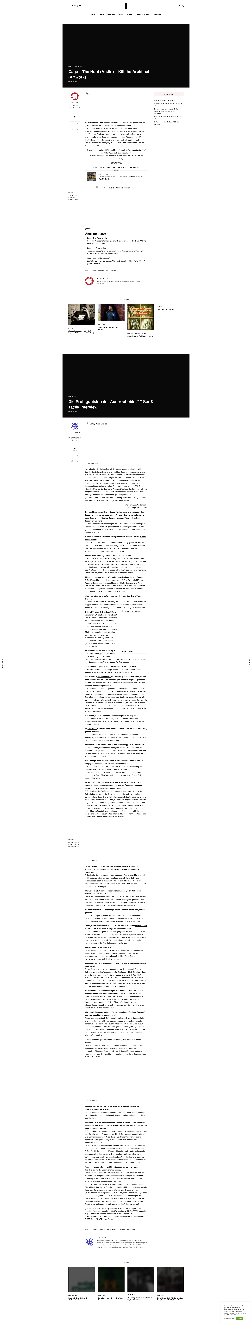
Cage (94, 270)
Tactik (142, 477)
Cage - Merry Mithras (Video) (98, 258)
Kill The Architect (111, 270)
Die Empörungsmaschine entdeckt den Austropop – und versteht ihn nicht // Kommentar (166, 111)
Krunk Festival (90, 469)
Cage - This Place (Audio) (97, 238)
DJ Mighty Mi (101, 270)
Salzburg (123, 1229)
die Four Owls (141, 925)
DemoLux (95, 1229)
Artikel (70, 328)
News (80, 66)
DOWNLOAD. (116, 163)
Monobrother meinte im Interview (130, 515)
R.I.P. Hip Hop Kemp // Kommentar (165, 100)
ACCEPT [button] (239, 1318)
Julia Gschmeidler (75, 432)
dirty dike (102, 1229)
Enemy (109, 1229)
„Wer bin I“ (92, 728)
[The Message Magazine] (126, 6)
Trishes (97, 489)
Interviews (101, 324)
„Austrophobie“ (104, 676)
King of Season (109, 512)
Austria (101, 174)
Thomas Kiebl (75, 102)
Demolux (97, 918)
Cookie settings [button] (229, 1318)
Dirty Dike (107, 950)
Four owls (115, 1229)
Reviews (159, 306)
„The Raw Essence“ (136, 1012)
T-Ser (134, 477)
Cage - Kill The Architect (96, 248)
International (73, 66)
